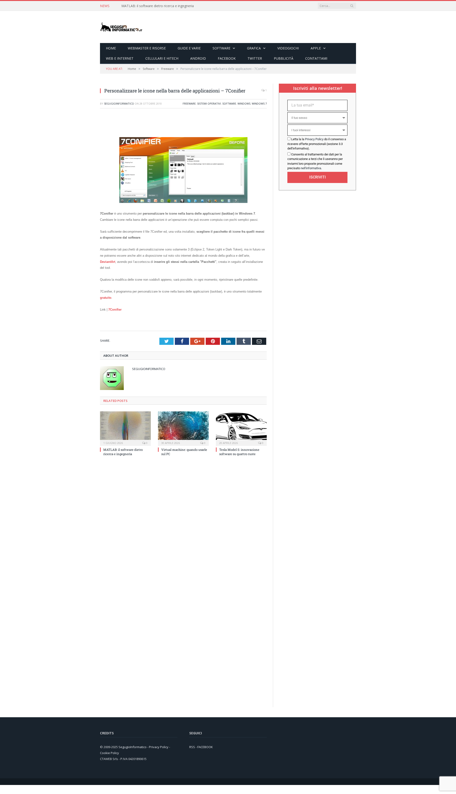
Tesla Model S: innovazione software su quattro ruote (239, 451)
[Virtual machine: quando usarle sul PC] (183, 427)
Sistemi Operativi (209, 103)
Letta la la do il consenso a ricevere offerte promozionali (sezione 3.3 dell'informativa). (316, 143)
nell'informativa (311, 168)
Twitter (254, 58)
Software (221, 48)
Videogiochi (288, 48)
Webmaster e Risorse (147, 48)
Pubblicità (283, 58)
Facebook (227, 58)
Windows (244, 103)
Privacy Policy (314, 139)
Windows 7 (259, 103)
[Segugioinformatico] (121, 27)
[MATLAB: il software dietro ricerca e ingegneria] (125, 427)
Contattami (316, 58)
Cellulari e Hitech (161, 58)
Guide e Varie (189, 48)
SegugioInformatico (119, 103)
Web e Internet (119, 58)
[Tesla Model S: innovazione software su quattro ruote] (241, 427)
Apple (316, 48)
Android (198, 58)
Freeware (189, 103)
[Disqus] (183, 523)
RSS (192, 747)
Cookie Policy (109, 753)
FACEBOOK (205, 747)
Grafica (254, 48)
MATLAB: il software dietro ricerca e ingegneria (157, 6)
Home (111, 48)
